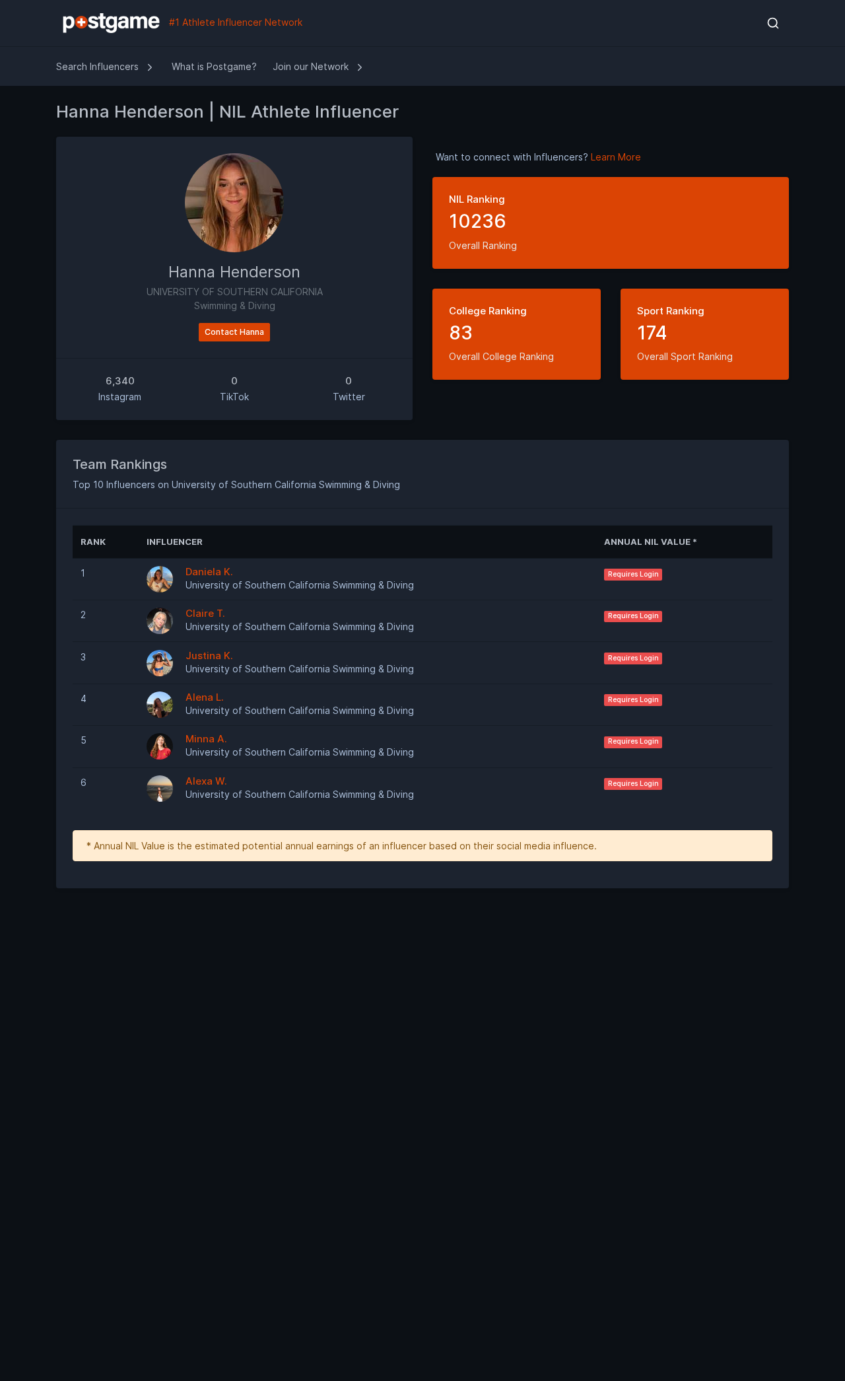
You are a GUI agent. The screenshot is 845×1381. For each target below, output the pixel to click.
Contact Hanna (234, 332)
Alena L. (205, 697)
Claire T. (205, 613)
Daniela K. (209, 571)
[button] (773, 23)
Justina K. (209, 655)
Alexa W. (206, 781)
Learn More (616, 156)
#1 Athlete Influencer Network (234, 22)
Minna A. (206, 738)
